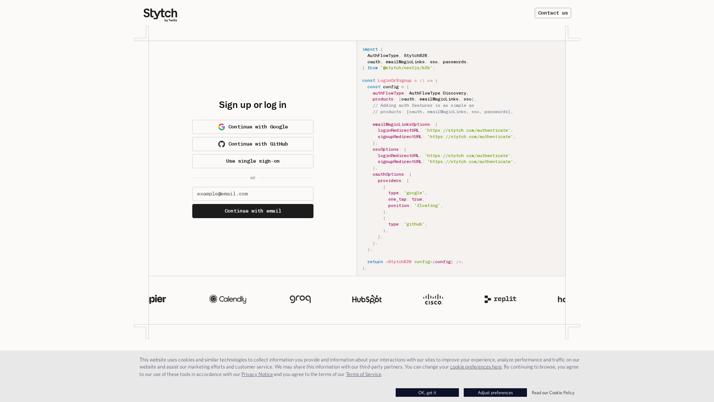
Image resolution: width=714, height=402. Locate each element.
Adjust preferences (495, 392)
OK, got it (427, 392)
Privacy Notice (257, 374)
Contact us (553, 13)
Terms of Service (363, 374)
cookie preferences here (476, 367)
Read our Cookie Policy (553, 392)
